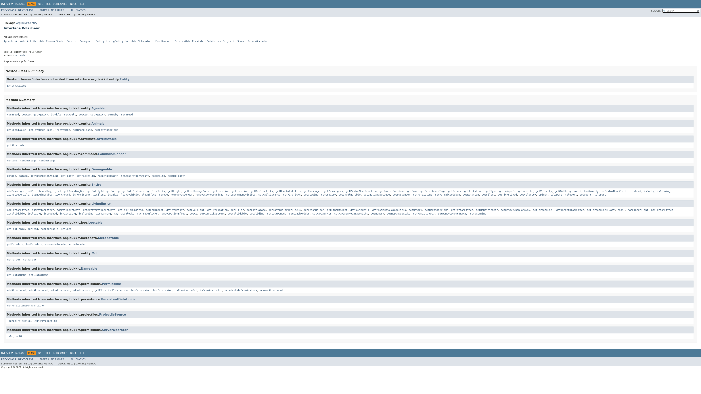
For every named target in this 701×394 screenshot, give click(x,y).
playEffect (148, 194)
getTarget (13, 259)
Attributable (36, 41)
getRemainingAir (487, 209)
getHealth (67, 175)
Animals (20, 41)
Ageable (9, 41)
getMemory (415, 209)
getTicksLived (473, 191)
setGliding (257, 213)
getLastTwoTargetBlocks (285, 209)
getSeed (33, 228)
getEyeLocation (217, 209)
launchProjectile (18, 320)
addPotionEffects (68, 209)
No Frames (57, 10)
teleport (556, 194)
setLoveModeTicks (106, 129)
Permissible (183, 41)
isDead (636, 191)
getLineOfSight (337, 209)
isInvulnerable (42, 194)
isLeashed (50, 213)
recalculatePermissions (241, 290)
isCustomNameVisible (615, 191)
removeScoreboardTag (209, 194)
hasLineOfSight (638, 209)
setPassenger (401, 194)
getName (12, 160)
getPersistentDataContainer (26, 305)
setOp (19, 336)
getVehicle (525, 191)
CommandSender (55, 41)
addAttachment (16, 290)
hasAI (621, 209)
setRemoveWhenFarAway (452, 213)
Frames (44, 10)
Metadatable (146, 41)
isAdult (56, 114)
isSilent (99, 194)
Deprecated (60, 4)
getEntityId (95, 191)
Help (81, 4)
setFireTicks (292, 194)
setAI (193, 213)
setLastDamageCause (376, 194)
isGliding (34, 213)
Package (20, 4)
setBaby (113, 114)
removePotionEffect (173, 213)
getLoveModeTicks (40, 129)
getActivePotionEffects (99, 209)
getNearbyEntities (288, 191)
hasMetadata (34, 244)
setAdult (70, 114)
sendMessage (28, 160)
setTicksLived (507, 194)
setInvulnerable (350, 194)
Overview (7, 4)
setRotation (471, 194)
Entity (100, 41)
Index (73, 4)
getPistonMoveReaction (361, 191)
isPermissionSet (186, 290)
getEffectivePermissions (111, 290)
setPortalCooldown (447, 194)
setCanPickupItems (212, 213)
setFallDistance (269, 194)
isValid (113, 194)
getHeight (174, 191)
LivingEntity (114, 41)
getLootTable (16, 228)
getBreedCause (16, 129)
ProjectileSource (234, 41)
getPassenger (312, 191)
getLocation (221, 191)
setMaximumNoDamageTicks (351, 213)
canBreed (13, 114)
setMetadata (76, 244)
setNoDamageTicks (398, 213)
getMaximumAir (359, 209)
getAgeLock (40, 114)
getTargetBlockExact (570, 209)
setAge (83, 114)
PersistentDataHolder (206, 41)
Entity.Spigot (16, 85)
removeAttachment (271, 290)
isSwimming (103, 213)
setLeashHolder (299, 213)
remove (163, 194)
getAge (26, 114)
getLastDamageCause (197, 191)
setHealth (158, 175)
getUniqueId (507, 191)
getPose (412, 191)
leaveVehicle (130, 194)
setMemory (377, 213)
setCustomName (38, 274)
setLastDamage (276, 213)
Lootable (131, 41)
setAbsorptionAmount (135, 175)
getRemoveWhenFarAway (515, 209)
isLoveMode (62, 129)
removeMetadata (55, 244)
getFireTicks (156, 191)
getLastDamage (256, 209)
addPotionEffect (18, 209)
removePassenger (182, 194)
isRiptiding (68, 213)
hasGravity (591, 191)
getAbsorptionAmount (44, 175)
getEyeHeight (175, 209)
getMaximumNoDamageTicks (389, 209)
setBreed (127, 114)
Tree (48, 4)
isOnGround (62, 194)
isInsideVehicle (18, 194)
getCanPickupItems (130, 209)
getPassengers (333, 191)
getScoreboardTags (432, 191)
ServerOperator (258, 41)
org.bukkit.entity (26, 23)
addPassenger (16, 191)
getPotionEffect (462, 209)
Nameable (167, 41)
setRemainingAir (424, 213)
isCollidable (16, 213)
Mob (158, 41)
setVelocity (528, 194)
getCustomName (16, 274)
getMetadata (15, 244)
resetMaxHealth (108, 175)
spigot (543, 194)
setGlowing (311, 194)
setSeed (66, 228)
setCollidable (237, 213)
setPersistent (422, 194)
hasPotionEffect (662, 209)
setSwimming (478, 213)
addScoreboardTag (39, 191)
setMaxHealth (176, 175)
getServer (454, 191)
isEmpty (649, 191)
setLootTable (49, 228)
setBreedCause (82, 129)
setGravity (328, 194)
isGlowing (663, 191)
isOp (10, 336)
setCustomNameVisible (240, 194)
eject (57, 191)
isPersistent (81, 194)
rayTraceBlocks (124, 213)
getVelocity (544, 191)
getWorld (575, 191)
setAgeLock (97, 114)
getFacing (113, 191)
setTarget (29, 259)
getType (491, 191)
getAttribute (16, 145)
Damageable (87, 41)
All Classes (78, 10)
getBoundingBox (74, 191)
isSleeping (86, 213)
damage (11, 175)
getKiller (237, 209)
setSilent (488, 194)
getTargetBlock (543, 209)
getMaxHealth (86, 175)
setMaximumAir (321, 213)
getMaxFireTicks (262, 191)
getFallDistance (133, 191)
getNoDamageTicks (436, 209)
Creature (72, 41)
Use (40, 4)
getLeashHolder (314, 209)
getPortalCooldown (392, 191)
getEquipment (154, 209)
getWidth (560, 191)
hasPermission (140, 290)
